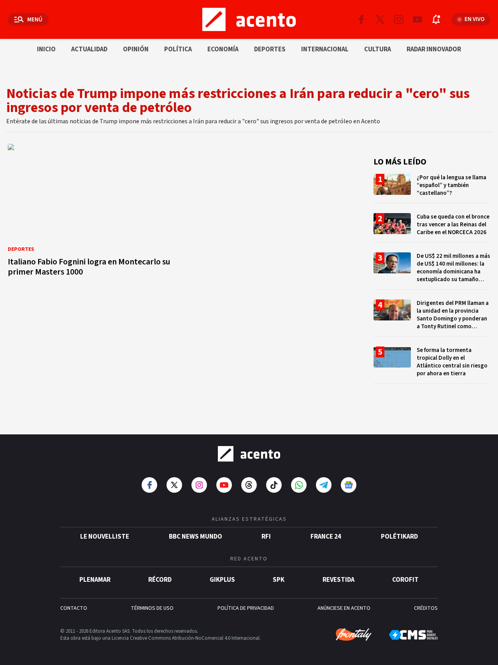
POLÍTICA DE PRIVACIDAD (245, 608)
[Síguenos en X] (380, 19)
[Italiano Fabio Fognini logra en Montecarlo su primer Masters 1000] (93, 212)
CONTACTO (73, 608)
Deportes (270, 49)
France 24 (325, 536)
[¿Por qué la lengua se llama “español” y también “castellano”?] (432, 188)
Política (178, 49)
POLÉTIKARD (399, 536)
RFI (266, 536)
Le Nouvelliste (104, 536)
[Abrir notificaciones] (436, 19)
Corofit (405, 579)
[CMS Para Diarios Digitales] (413, 635)
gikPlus (222, 579)
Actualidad (89, 49)
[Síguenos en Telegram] (323, 485)
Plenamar (94, 579)
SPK (278, 579)
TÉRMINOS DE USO (152, 608)
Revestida (338, 579)
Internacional (325, 49)
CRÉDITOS (426, 608)
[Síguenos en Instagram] (399, 19)
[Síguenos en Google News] (348, 485)
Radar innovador (434, 49)
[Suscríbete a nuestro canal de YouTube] (417, 19)
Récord (160, 579)
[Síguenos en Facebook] (361, 19)
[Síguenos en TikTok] (274, 485)
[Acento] (249, 454)
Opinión (136, 49)
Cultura (377, 49)
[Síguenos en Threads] (249, 485)
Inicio (46, 49)
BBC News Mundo (195, 536)
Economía (222, 49)
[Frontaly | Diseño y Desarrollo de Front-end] (354, 634)
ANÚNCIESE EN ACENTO (343, 608)
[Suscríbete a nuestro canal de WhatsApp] (299, 485)
